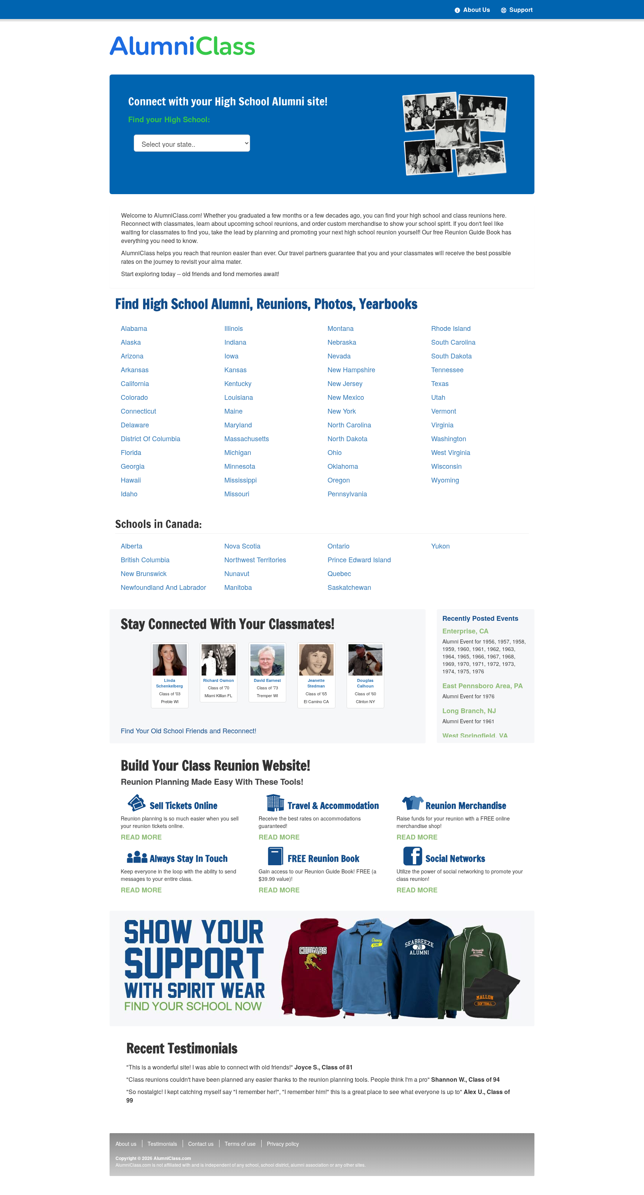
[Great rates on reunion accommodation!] (275, 803)
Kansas (235, 369)
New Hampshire (351, 369)
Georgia (133, 466)
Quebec (339, 573)
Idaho (129, 493)
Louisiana (238, 397)
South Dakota (451, 355)
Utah (438, 397)
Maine (233, 410)
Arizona (132, 355)
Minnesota (239, 466)
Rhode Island (451, 328)
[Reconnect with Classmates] (455, 134)
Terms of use (240, 1143)
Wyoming (445, 479)
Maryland (238, 424)
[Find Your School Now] (322, 968)
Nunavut (236, 573)
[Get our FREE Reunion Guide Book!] (275, 856)
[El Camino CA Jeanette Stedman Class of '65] (316, 660)
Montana (341, 328)
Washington (448, 438)
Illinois (233, 328)
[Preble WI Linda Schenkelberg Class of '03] (170, 660)
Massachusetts (246, 438)
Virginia (442, 424)
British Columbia (145, 559)
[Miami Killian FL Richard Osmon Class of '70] (219, 660)
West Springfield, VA (475, 735)
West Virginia (450, 452)
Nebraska (342, 342)
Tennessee (447, 369)
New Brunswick (144, 573)
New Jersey (345, 383)
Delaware (135, 424)
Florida (131, 452)
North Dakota (347, 438)
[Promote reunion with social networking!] (413, 856)
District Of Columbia (150, 438)
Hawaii (131, 479)
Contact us (201, 1143)
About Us (476, 9)
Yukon (440, 545)
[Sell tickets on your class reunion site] (137, 803)
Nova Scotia (242, 545)
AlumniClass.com (172, 1158)
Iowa (231, 355)
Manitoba (238, 587)
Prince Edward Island (359, 559)
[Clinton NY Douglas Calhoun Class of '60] (365, 660)
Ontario (339, 545)
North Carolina (349, 424)
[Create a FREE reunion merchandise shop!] (413, 803)
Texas (440, 383)
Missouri (236, 493)
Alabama (134, 328)
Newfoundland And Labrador (163, 587)
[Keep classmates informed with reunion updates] (137, 856)
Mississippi (240, 479)
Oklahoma (343, 466)
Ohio (335, 452)
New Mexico (346, 397)
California (135, 383)
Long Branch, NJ (469, 710)
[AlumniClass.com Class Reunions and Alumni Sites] (182, 45)
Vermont (443, 410)
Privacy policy (283, 1143)
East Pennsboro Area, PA (482, 685)
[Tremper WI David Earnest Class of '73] (267, 660)
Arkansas (135, 369)
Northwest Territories (255, 559)
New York (342, 410)
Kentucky (238, 383)
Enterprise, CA (465, 631)
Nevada (339, 355)
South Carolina (453, 342)
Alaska (131, 342)
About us (126, 1143)
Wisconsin (446, 466)
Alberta (131, 545)
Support (520, 9)
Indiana (235, 342)
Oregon (339, 479)
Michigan (237, 452)
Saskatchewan (349, 587)
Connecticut (138, 410)
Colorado (134, 397)
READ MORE (141, 837)
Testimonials (162, 1143)
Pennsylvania (347, 493)
